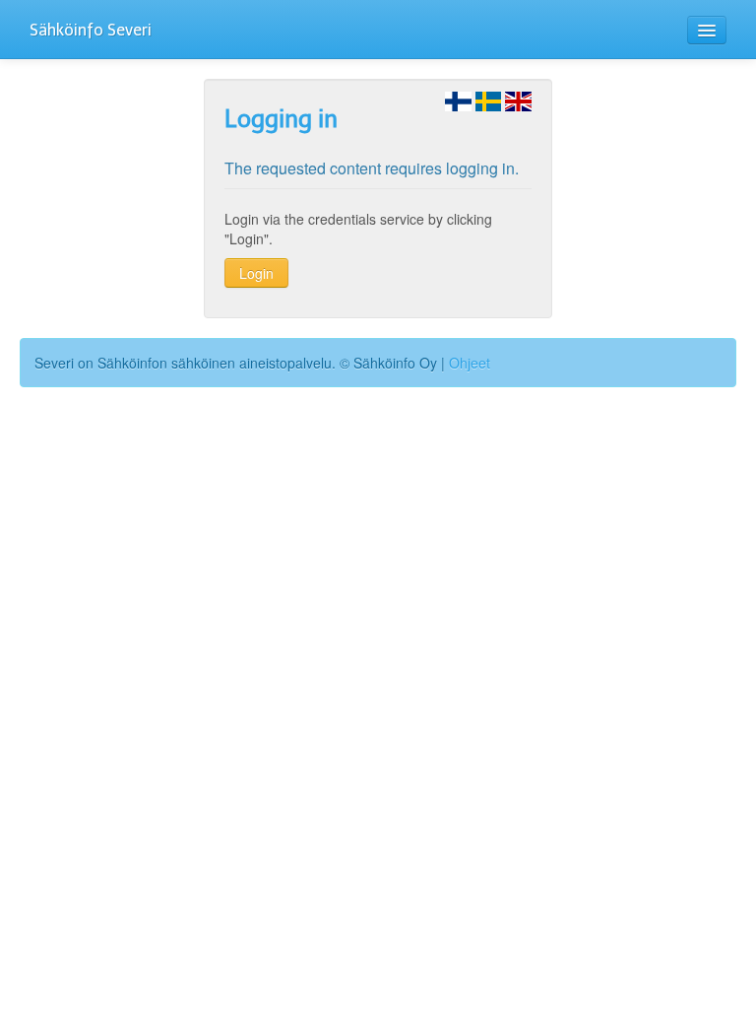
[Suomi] (458, 99)
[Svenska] (488, 99)
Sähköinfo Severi (91, 30)
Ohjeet (469, 362)
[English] (518, 99)
